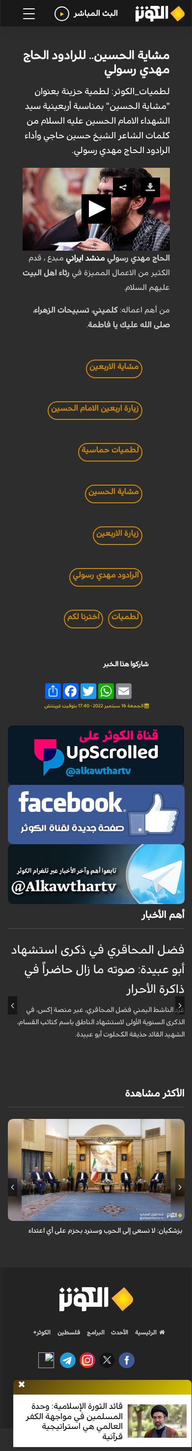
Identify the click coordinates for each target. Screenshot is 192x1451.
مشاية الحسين (113, 491)
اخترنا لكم (83, 617)
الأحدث (119, 1332)
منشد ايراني (85, 258)
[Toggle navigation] (29, 14)
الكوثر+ (42, 1332)
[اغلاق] (21, 1384)
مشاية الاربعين (114, 366)
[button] (96, 209)
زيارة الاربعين (117, 533)
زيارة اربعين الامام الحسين (95, 408)
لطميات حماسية (110, 450)
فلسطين (69, 1332)
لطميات (125, 617)
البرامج (95, 1332)
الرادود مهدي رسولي (106, 575)
